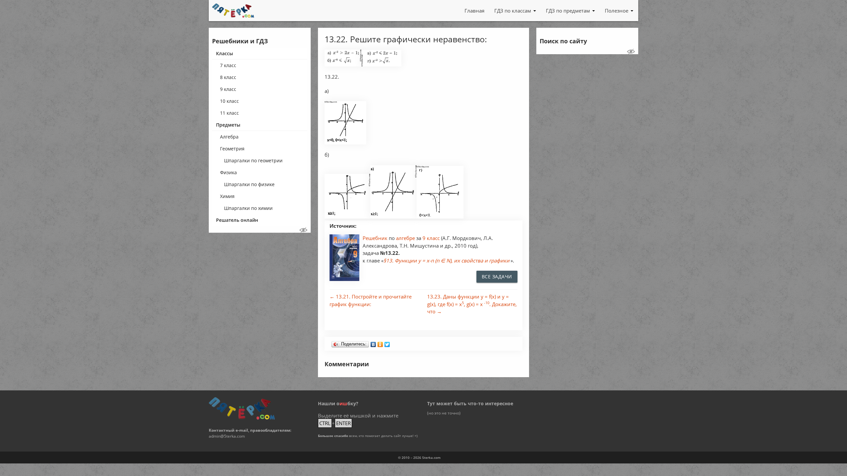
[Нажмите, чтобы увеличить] (343, 64)
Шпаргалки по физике (249, 184)
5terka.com (431, 457)
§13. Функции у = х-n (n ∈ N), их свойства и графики (446, 260)
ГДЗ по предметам (568, 10)
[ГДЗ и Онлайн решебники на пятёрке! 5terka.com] (233, 10)
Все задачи (497, 276)
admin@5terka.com (227, 436)
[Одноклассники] (380, 342)
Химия (227, 196)
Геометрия (232, 148)
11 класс (229, 113)
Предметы (228, 125)
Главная (474, 10)
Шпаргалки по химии (248, 208)
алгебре (406, 238)
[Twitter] (387, 342)
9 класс (228, 89)
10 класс (229, 101)
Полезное (616, 10)
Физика (228, 172)
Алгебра (229, 137)
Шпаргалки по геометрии (253, 160)
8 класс (228, 77)
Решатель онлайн (237, 220)
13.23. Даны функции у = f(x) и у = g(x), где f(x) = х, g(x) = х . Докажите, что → (472, 304)
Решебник (376, 238)
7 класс (228, 65)
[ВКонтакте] (373, 342)
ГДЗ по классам (512, 10)
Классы (224, 53)
